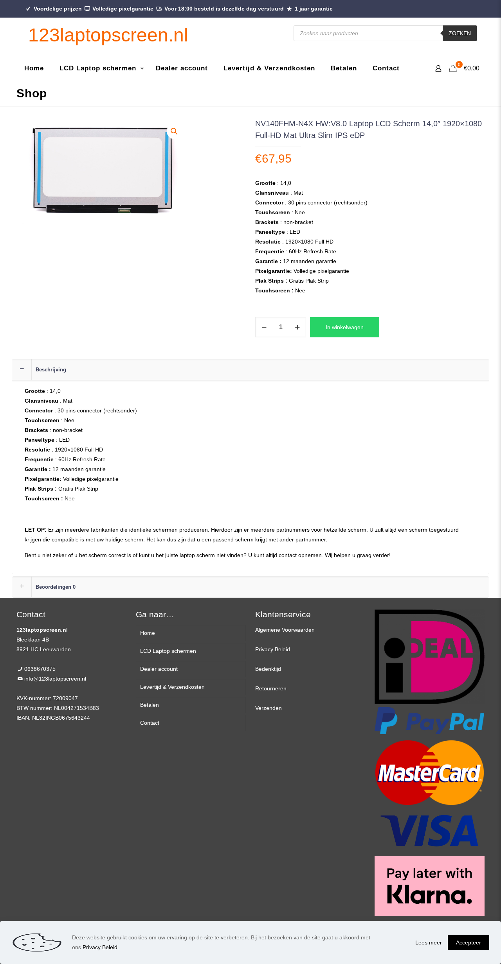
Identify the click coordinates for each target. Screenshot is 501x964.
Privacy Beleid (272, 649)
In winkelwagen (345, 327)
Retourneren (271, 688)
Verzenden (268, 708)
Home (147, 633)
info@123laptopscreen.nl (55, 679)
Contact (149, 723)
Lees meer (428, 942)
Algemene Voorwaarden (285, 630)
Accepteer (468, 942)
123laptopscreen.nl (108, 35)
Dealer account (159, 669)
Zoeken (460, 33)
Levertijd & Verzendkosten (172, 687)
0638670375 (40, 669)
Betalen (149, 705)
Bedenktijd (268, 669)
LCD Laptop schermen (168, 651)
